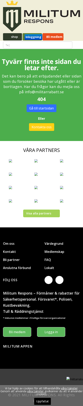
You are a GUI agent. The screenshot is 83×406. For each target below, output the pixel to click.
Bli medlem (54, 37)
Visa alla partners (38, 213)
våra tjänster (69, 388)
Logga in (51, 332)
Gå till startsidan (41, 108)
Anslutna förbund (17, 268)
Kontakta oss (42, 127)
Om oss (9, 243)
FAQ (48, 260)
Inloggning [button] (33, 37)
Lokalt (49, 268)
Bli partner (11, 260)
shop (14, 37)
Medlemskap (54, 251)
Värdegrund (54, 243)
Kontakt (9, 251)
